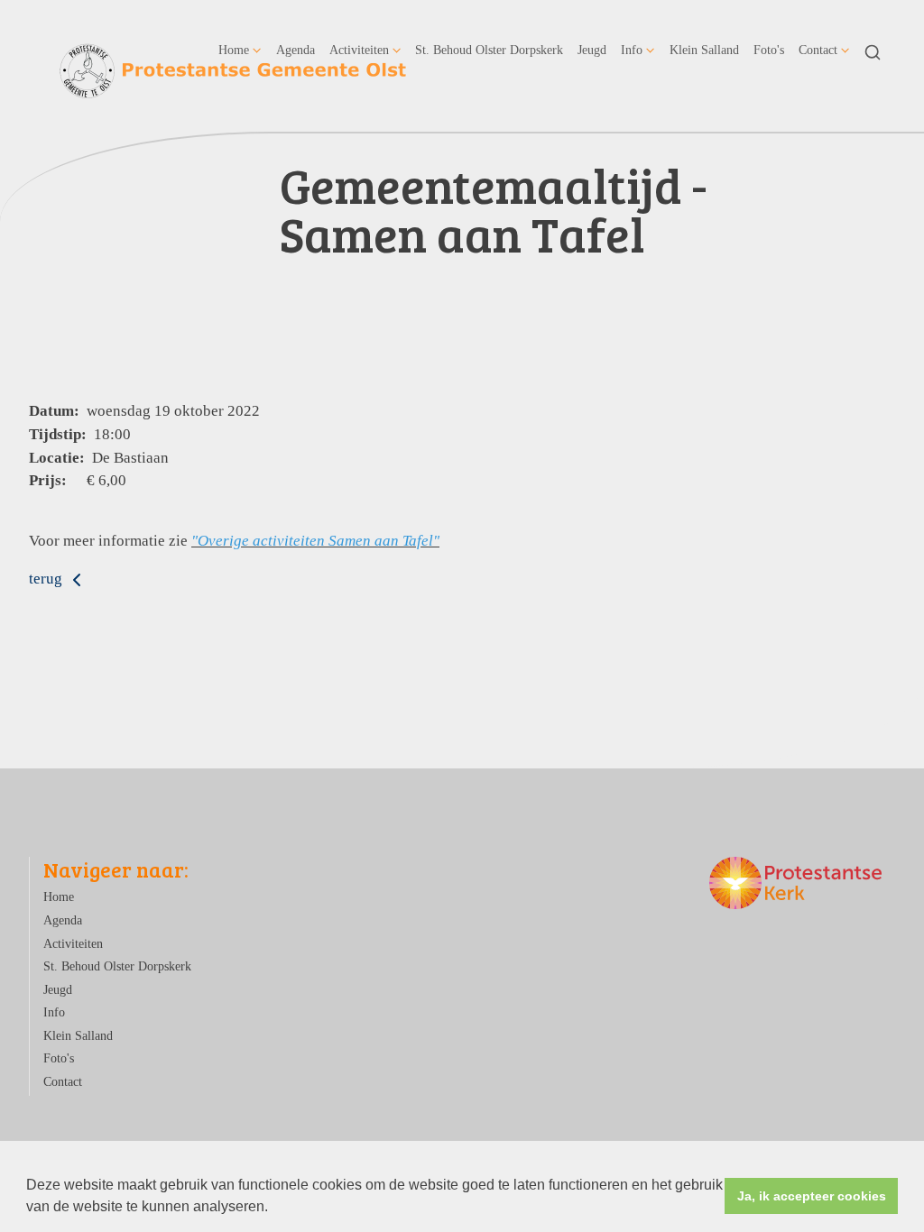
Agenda (295, 49)
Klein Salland (704, 49)
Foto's (768, 49)
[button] (274, 1208)
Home (233, 49)
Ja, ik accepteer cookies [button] (811, 1196)
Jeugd (592, 49)
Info (631, 49)
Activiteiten (359, 49)
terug (47, 578)
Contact (818, 49)
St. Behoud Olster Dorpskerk (489, 49)
